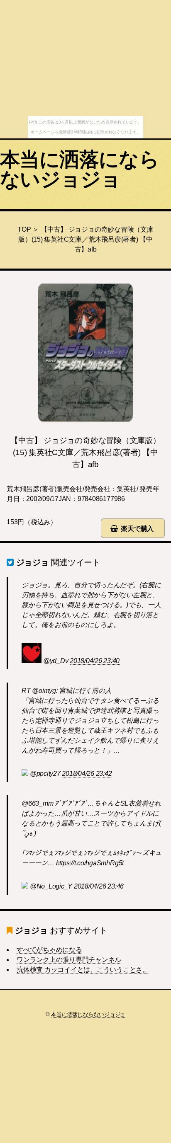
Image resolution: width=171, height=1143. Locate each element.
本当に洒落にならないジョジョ (79, 169)
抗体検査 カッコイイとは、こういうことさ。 (83, 969)
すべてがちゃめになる (49, 949)
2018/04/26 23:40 (95, 660)
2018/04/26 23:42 (87, 773)
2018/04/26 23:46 (99, 886)
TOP (24, 229)
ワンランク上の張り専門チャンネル (69, 959)
